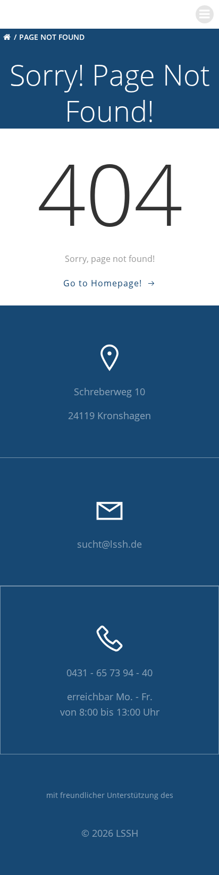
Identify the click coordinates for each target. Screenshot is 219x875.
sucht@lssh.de (109, 544)
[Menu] (205, 14)
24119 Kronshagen (109, 415)
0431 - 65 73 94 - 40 (109, 672)
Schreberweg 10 (109, 391)
